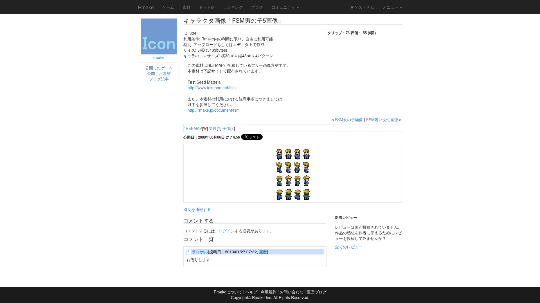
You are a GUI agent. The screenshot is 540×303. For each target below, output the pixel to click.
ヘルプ (251, 292)
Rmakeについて (228, 292)
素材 (186, 7)
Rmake (146, 7)
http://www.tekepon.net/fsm (212, 87)
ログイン (227, 230)
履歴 (263, 251)
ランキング (233, 7)
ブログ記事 (159, 79)
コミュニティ (283, 7)
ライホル (200, 251)
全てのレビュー (349, 246)
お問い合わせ (291, 292)
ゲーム (168, 7)
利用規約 (268, 292)
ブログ (257, 7)
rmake (159, 57)
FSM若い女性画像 (382, 119)
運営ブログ (317, 292)
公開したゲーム (159, 67)
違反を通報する (197, 209)
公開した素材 (159, 73)
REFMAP (194, 128)
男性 (213, 128)
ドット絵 (207, 7)
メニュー (390, 7)
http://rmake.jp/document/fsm (214, 110)
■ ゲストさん (362, 7)
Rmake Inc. (262, 297)
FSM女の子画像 (349, 119)
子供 (226, 128)
